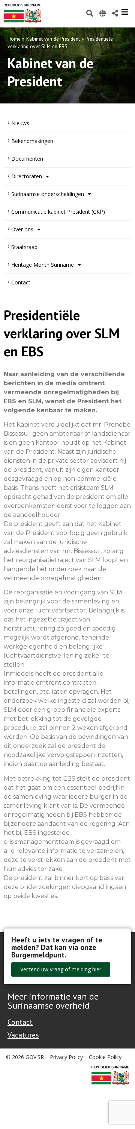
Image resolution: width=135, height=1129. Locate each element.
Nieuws (20, 123)
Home (14, 38)
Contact (20, 282)
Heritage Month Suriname (42, 264)
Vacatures (23, 1035)
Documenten (27, 158)
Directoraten (26, 176)
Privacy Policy (66, 1057)
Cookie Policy (105, 1057)
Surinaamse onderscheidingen (47, 194)
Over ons (22, 229)
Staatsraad (24, 247)
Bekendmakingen (32, 140)
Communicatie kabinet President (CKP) (58, 211)
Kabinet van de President (53, 38)
